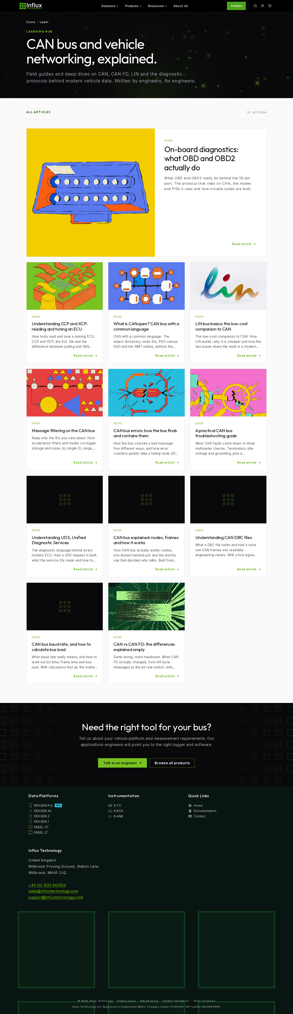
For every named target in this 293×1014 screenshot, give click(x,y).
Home (30, 22)
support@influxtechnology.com (56, 897)
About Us (181, 6)
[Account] (262, 5)
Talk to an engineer (120, 763)
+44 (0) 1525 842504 (47, 885)
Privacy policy (126, 1000)
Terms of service (204, 1000)
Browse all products (172, 763)
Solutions (108, 6)
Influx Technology (101, 1000)
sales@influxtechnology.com (53, 891)
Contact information (176, 1000)
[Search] (255, 5)
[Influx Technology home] (41, 6)
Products (131, 6)
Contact (236, 5)
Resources (156, 6)
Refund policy (149, 1000)
